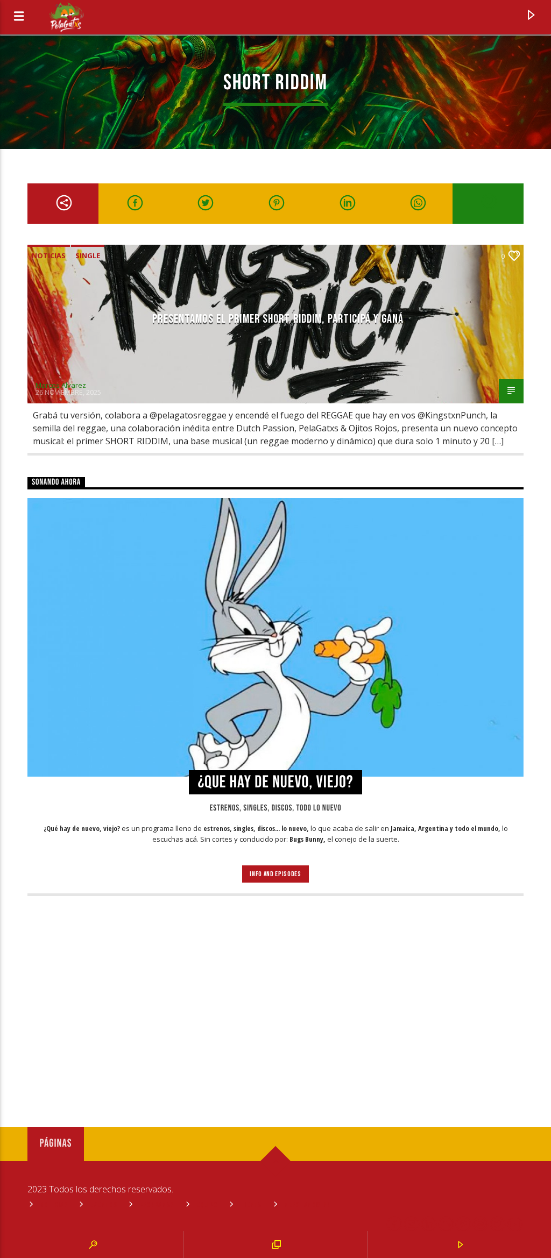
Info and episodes (275, 874)
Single (87, 255)
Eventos (103, 1205)
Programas (157, 1205)
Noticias (49, 255)
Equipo (206, 1205)
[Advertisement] (275, 993)
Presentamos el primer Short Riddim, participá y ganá (278, 319)
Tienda (251, 1205)
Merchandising (307, 1205)
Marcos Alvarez (61, 385)
